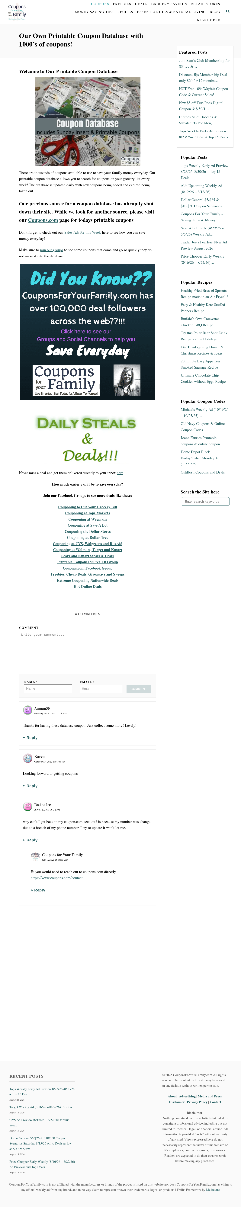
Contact (215, 1101)
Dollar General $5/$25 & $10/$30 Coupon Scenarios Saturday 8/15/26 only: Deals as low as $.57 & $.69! (40, 1143)
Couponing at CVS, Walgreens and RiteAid (87, 543)
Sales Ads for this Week (82, 232)
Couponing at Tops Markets (87, 513)
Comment (29, 627)
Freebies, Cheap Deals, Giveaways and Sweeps (88, 574)
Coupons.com (43, 219)
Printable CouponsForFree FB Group (87, 562)
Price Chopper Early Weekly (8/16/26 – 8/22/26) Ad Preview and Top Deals (42, 1164)
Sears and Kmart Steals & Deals (87, 556)
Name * (31, 681)
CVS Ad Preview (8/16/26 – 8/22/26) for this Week (39, 1122)
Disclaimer (177, 1101)
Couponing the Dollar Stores (88, 531)
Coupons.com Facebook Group (87, 568)
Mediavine (213, 1189)
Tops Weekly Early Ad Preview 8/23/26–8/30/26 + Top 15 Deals (42, 1091)
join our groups (51, 249)
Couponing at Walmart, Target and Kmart (87, 549)
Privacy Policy (197, 1101)
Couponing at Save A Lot (88, 525)
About (173, 1096)
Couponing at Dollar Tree (87, 537)
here (120, 472)
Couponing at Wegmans (87, 519)
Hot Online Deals (88, 586)
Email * (87, 681)
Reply (32, 738)
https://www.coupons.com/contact (57, 877)
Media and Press (210, 1096)
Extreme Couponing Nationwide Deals (87, 580)
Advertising (187, 1096)
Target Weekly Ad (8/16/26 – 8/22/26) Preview (40, 1107)
